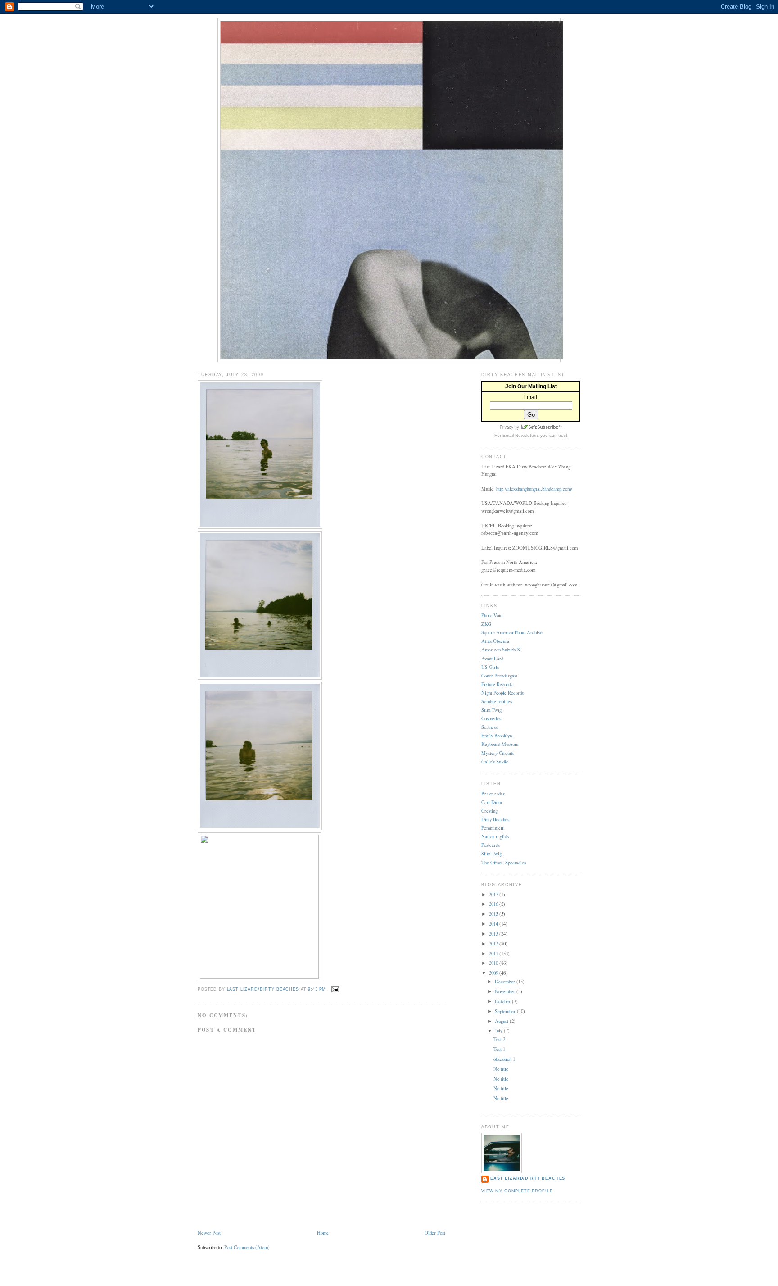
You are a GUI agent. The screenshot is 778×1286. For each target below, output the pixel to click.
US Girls (490, 666)
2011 (494, 953)
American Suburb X (500, 649)
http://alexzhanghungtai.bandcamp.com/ (534, 488)
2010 (494, 962)
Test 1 (499, 1048)
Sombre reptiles (496, 701)
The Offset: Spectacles (503, 862)
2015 (494, 913)
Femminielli (493, 827)
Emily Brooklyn (496, 735)
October (503, 1001)
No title (500, 1068)
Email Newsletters (520, 435)
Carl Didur (491, 802)
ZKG (486, 623)
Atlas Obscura (495, 640)
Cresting (489, 810)
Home (323, 1232)
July (499, 1030)
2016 (494, 903)
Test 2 (499, 1039)
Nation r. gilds (495, 836)
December (505, 981)
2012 (494, 943)
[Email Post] (335, 988)
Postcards (490, 844)
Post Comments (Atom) (247, 1247)
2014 (494, 923)
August (502, 1021)
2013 (494, 933)
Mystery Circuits (497, 753)
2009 (494, 972)
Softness (489, 726)
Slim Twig (491, 709)
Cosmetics (491, 718)
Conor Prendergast (499, 675)
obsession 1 (504, 1058)
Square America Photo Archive (512, 632)
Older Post (435, 1232)
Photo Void (491, 615)
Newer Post (209, 1232)
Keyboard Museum (499, 744)
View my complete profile (516, 1191)
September (506, 1011)
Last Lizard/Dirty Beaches (527, 1178)
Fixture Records (496, 684)
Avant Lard (492, 658)
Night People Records (502, 692)
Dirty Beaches (495, 819)
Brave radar (493, 793)
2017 (494, 894)
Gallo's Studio (494, 761)
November (505, 991)
